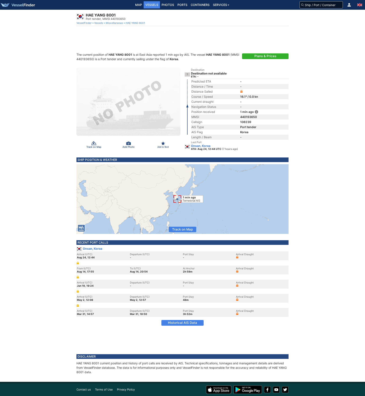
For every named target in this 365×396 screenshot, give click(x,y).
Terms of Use (104, 389)
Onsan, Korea (200, 146)
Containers (200, 5)
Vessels (151, 5)
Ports (182, 5)
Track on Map (182, 229)
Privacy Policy (126, 389)
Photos (168, 5)
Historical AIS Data (182, 323)
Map (138, 5)
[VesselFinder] (17, 5)
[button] (349, 5)
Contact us (83, 389)
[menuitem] (84, 23)
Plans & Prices (265, 56)
